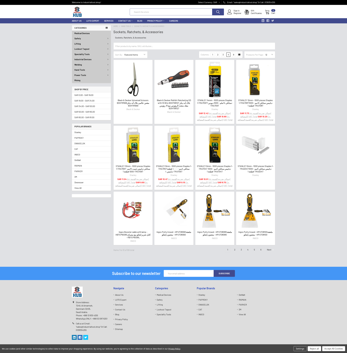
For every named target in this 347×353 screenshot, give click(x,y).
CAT (76, 149)
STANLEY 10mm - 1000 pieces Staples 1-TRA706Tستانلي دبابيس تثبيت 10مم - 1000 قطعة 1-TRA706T (133, 169)
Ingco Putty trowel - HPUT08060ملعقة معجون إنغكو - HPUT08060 (174, 233)
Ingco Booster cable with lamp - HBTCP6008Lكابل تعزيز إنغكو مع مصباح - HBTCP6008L (133, 235)
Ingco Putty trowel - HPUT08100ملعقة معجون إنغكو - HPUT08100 (255, 233)
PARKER (78, 171)
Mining (77, 80)
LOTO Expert (92, 21)
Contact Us (124, 21)
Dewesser (78, 182)
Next (269, 249)
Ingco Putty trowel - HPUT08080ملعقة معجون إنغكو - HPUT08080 (214, 233)
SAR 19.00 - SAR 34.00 (84, 100)
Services (108, 21)
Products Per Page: (255, 54)
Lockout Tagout (81, 49)
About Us (76, 21)
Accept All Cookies (333, 348)
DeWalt (77, 160)
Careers (173, 21)
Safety (77, 38)
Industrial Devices (82, 59)
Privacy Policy (154, 21)
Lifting (77, 44)
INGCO (77, 154)
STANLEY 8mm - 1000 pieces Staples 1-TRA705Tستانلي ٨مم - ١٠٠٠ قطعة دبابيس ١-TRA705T (174, 169)
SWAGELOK (79, 143)
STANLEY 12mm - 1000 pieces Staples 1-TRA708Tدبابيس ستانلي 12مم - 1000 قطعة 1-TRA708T (255, 103)
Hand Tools (79, 70)
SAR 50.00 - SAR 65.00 (84, 111)
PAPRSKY (79, 138)
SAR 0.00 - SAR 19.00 (83, 95)
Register (237, 13)
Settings (300, 348)
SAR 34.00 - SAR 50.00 (84, 106)
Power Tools (80, 75)
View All (77, 188)
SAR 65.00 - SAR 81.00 (84, 117)
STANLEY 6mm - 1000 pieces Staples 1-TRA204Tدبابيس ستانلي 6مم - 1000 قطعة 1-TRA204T (255, 169)
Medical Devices (82, 33)
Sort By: (119, 54)
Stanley (77, 132)
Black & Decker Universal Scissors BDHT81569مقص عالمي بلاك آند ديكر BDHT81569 (133, 103)
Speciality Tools (82, 54)
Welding (78, 64)
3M (75, 176)
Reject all (314, 348)
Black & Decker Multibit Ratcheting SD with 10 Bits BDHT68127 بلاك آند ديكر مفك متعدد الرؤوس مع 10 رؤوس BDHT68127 (174, 104)
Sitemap (119, 329)
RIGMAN (78, 165)
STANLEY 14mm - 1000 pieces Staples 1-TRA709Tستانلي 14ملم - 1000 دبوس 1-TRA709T (214, 103)
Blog (139, 21)
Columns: (205, 54)
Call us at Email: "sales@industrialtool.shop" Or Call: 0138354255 (91, 326)
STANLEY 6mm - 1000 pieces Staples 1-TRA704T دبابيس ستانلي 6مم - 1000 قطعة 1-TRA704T (215, 169)
